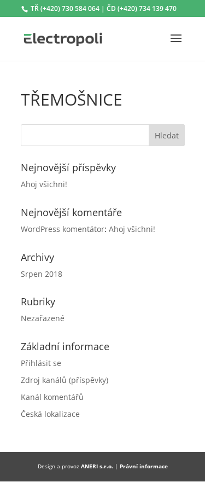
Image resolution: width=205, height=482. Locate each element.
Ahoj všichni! (44, 184)
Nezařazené (43, 318)
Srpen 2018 (41, 274)
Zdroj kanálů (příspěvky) (64, 380)
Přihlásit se (41, 363)
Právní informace (144, 466)
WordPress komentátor (62, 229)
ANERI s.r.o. (97, 466)
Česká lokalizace (50, 414)
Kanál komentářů (52, 397)
